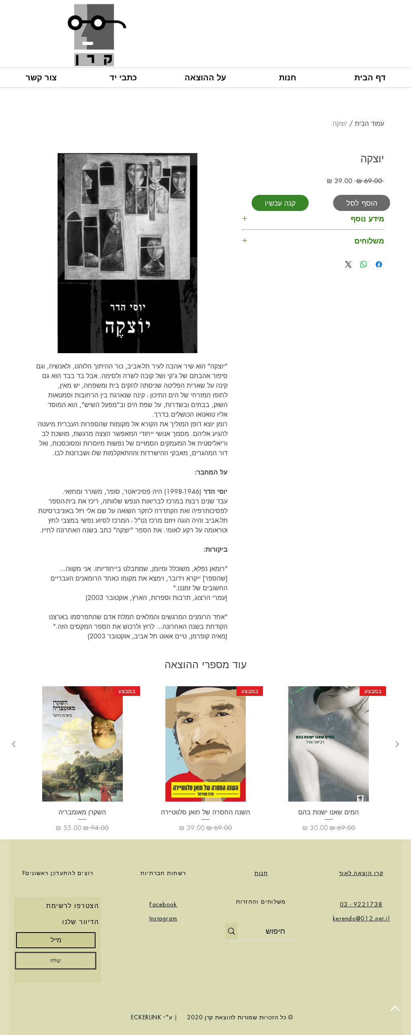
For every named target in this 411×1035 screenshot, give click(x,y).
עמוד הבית (369, 123)
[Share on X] (348, 264)
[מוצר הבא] (13, 744)
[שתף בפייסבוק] (379, 264)
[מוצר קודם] (397, 744)
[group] (205, 759)
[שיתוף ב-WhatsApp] (363, 264)
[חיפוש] (231, 931)
